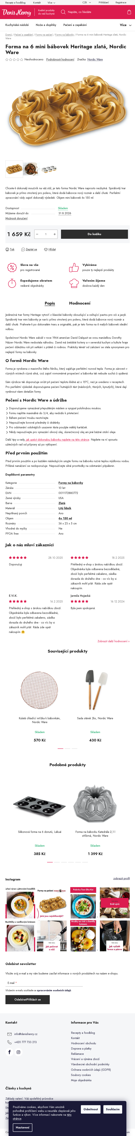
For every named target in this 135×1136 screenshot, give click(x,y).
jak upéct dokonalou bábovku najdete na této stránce (57, 440)
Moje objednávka (81, 1080)
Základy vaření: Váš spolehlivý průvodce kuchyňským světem (29, 1100)
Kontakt (37, 2)
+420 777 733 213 (25, 1042)
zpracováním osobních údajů (54, 990)
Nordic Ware (95, 59)
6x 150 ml (65, 518)
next (127, 706)
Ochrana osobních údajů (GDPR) (91, 1070)
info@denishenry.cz (25, 1034)
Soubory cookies (81, 1075)
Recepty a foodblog (15, 2)
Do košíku (94, 234)
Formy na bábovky (71, 483)
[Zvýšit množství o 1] (54, 234)
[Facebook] (9, 1052)
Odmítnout (90, 1109)
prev (8, 706)
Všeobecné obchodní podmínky (90, 1064)
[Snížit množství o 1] (37, 234)
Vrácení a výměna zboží (85, 1059)
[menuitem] (17, 25)
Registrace (121, 2)
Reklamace (77, 1054)
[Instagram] (18, 1052)
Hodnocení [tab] (79, 303)
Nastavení (22, 1127)
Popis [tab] (50, 303)
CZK (85, 2)
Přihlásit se (34, 1000)
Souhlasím (113, 1109)
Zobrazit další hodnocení (112, 641)
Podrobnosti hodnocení (60, 59)
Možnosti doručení (16, 218)
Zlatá (62, 503)
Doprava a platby (81, 1049)
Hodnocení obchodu (83, 1043)
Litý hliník (65, 508)
